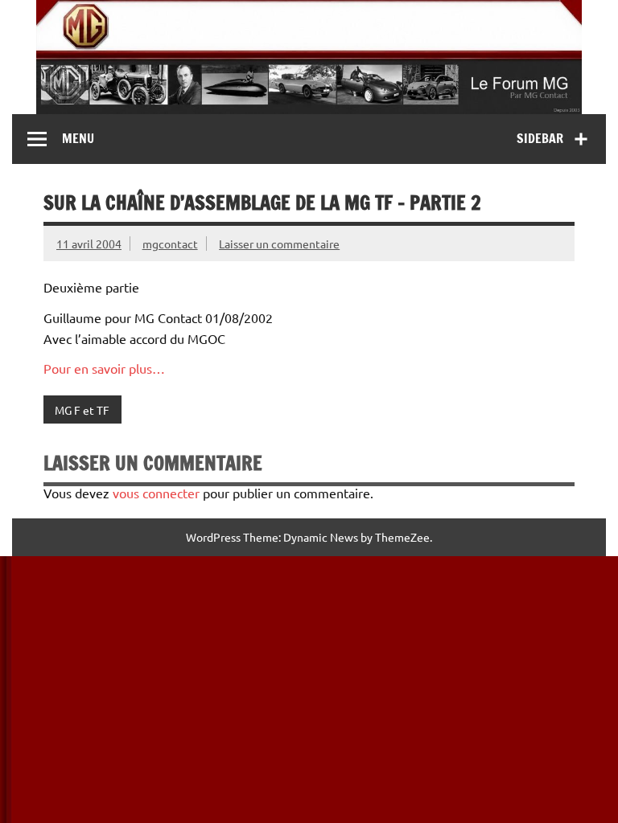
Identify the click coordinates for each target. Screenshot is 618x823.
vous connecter (156, 493)
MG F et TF (82, 410)
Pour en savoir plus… (104, 368)
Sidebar (540, 138)
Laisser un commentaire (279, 243)
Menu (78, 138)
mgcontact (170, 243)
